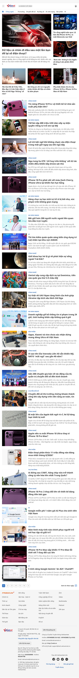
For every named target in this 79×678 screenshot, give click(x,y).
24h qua (61, 609)
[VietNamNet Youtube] (58, 660)
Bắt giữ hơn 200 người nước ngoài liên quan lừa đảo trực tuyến (50, 219)
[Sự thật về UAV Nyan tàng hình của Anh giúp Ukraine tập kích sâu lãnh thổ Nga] (14, 300)
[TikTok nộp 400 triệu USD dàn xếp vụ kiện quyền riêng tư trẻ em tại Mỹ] (14, 127)
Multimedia (63, 601)
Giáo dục (5, 618)
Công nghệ (10, 11)
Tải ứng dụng (50, 664)
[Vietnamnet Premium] (8, 594)
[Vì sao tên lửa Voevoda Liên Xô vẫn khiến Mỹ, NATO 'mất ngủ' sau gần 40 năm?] (14, 358)
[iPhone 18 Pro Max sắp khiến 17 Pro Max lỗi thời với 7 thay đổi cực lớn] (14, 554)
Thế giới (5, 622)
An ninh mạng (50, 11)
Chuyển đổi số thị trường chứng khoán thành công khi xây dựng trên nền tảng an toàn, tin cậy (51, 397)
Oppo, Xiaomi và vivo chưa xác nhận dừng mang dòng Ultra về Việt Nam (49, 336)
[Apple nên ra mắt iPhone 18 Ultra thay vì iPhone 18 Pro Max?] (14, 438)
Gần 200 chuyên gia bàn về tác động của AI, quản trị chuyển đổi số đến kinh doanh (50, 375)
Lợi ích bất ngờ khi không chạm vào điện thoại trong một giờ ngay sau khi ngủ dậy (52, 143)
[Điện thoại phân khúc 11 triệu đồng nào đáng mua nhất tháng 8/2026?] (14, 457)
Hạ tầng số (40, 11)
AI (65, 11)
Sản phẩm (59, 11)
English (41, 618)
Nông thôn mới (44, 605)
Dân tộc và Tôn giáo (9, 609)
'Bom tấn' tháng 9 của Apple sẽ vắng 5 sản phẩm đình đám (65, 61)
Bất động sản (23, 618)
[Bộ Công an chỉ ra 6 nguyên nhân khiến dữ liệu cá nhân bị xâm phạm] (39, 76)
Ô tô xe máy (23, 609)
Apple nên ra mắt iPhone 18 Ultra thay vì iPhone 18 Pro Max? (49, 435)
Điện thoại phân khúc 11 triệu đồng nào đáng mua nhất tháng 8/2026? (51, 454)
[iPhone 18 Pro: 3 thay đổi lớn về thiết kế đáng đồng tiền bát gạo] (14, 496)
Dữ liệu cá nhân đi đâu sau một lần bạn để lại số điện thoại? (26, 51)
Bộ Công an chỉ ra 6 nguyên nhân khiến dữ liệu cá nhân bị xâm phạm (39, 89)
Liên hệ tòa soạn (24, 643)
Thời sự (4, 601)
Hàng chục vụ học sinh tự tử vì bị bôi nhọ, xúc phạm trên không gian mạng (51, 200)
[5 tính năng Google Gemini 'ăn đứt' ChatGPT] (14, 573)
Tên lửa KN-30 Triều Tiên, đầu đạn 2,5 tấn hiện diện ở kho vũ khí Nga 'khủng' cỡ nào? (13, 90)
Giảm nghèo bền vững (46, 601)
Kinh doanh (6, 605)
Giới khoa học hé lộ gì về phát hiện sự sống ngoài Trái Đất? (50, 257)
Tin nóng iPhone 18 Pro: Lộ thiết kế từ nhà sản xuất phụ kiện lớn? (51, 105)
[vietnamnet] (11, 7)
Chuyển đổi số (30, 11)
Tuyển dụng (59, 667)
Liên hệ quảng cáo (49, 630)
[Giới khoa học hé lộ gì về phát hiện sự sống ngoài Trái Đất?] (14, 260)
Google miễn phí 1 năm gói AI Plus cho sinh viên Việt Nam (52, 512)
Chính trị (5, 597)
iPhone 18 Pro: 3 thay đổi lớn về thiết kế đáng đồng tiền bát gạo (51, 493)
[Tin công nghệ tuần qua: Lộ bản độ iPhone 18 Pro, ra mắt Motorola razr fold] (65, 22)
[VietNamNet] (3, 11)
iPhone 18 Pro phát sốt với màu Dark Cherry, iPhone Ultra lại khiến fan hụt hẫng (51, 181)
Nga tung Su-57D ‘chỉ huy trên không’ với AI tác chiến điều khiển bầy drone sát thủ (52, 162)
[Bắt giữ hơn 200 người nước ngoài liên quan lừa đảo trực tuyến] (14, 222)
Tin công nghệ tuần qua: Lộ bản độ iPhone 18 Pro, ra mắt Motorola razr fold (64, 34)
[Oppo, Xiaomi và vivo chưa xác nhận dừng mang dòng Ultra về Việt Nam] (14, 339)
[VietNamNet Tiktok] (62, 660)
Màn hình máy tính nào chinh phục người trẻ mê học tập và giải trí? (51, 531)
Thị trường (21, 11)
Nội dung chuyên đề (46, 613)
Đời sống (22, 593)
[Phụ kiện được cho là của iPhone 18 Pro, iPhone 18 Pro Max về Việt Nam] (65, 76)
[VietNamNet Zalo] (66, 660)
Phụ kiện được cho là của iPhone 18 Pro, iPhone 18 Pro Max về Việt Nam (65, 89)
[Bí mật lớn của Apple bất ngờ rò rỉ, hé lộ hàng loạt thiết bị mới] (14, 419)
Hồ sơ (41, 622)
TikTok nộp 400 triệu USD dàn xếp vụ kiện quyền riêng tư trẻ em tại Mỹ (49, 124)
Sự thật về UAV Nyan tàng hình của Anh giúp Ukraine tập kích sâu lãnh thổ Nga (51, 296)
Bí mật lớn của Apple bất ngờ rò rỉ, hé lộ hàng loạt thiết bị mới (51, 416)
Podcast (61, 605)
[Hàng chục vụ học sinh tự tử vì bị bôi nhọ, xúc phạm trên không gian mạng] (14, 203)
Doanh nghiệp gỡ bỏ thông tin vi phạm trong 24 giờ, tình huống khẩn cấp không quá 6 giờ (52, 316)
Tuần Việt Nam (44, 593)
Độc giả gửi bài (68, 664)
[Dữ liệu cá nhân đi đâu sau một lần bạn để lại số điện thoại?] (26, 30)
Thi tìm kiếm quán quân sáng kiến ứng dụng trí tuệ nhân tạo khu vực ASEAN (52, 238)
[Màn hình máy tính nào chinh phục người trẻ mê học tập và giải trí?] (14, 534)
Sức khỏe (22, 601)
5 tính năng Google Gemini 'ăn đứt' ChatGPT (51, 569)
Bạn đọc (21, 622)
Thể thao (5, 613)
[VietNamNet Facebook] (53, 660)
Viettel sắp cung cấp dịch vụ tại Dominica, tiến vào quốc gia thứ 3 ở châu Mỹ (52, 276)
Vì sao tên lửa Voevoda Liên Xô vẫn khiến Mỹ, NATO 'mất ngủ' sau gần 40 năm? (51, 355)
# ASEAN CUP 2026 (25, 6)
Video (61, 597)
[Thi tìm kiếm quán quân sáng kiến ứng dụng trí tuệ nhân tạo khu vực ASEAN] (14, 241)
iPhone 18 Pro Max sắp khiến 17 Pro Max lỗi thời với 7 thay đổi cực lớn (50, 551)
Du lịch (21, 613)
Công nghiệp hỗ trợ (45, 597)
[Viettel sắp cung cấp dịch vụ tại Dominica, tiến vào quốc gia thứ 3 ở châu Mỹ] (14, 279)
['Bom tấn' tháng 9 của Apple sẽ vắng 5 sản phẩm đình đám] (65, 49)
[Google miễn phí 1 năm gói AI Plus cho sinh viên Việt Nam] (14, 515)
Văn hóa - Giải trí (24, 597)
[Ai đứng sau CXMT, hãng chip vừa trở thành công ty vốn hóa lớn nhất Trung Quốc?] (14, 477)
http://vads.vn (52, 643)
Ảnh (60, 593)
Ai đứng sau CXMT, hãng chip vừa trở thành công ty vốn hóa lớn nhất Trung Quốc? (50, 474)
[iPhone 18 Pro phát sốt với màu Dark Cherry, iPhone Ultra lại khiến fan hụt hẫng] (14, 184)
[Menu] (3, 6)
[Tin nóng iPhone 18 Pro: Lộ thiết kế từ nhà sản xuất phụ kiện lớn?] (14, 108)
